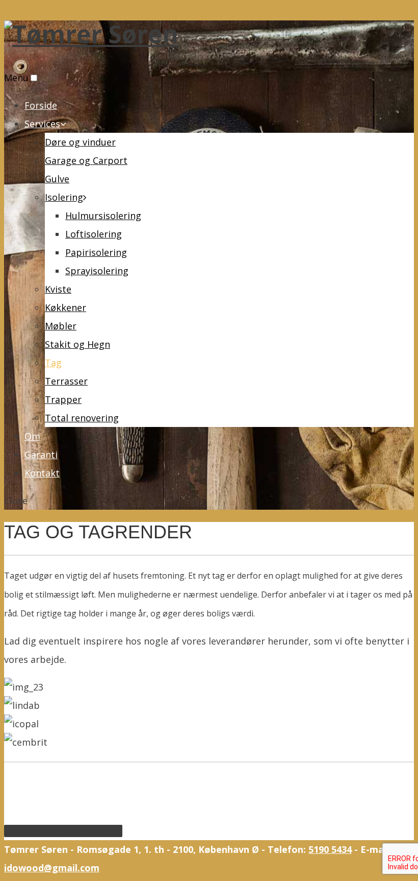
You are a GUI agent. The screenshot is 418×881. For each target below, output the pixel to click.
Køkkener (65, 307)
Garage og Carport (86, 160)
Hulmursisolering (103, 215)
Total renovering (82, 418)
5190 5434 (330, 849)
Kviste (58, 289)
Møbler (60, 326)
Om (32, 436)
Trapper (63, 399)
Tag (53, 362)
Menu (16, 78)
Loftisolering (93, 234)
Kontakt (42, 473)
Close (16, 500)
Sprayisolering (96, 271)
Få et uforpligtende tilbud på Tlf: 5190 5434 (99, 782)
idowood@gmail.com (51, 868)
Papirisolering (96, 252)
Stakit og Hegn (77, 344)
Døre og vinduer (80, 142)
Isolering (64, 197)
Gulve (57, 179)
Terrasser (66, 381)
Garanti (41, 454)
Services (42, 123)
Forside (40, 105)
